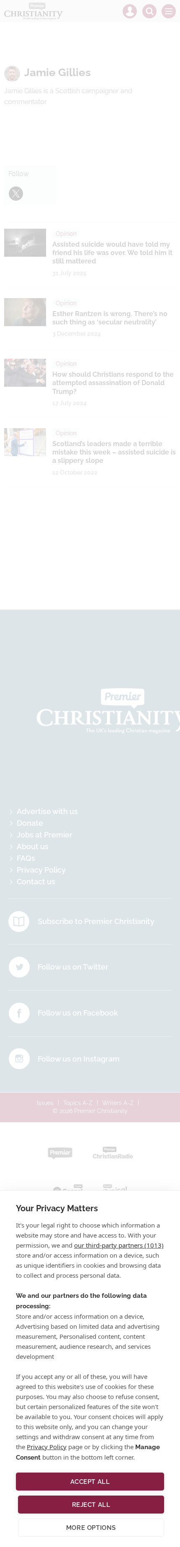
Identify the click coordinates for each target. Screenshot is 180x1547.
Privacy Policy (47, 1446)
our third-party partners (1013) (119, 1245)
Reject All (91, 1505)
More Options (91, 1528)
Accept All (90, 1482)
